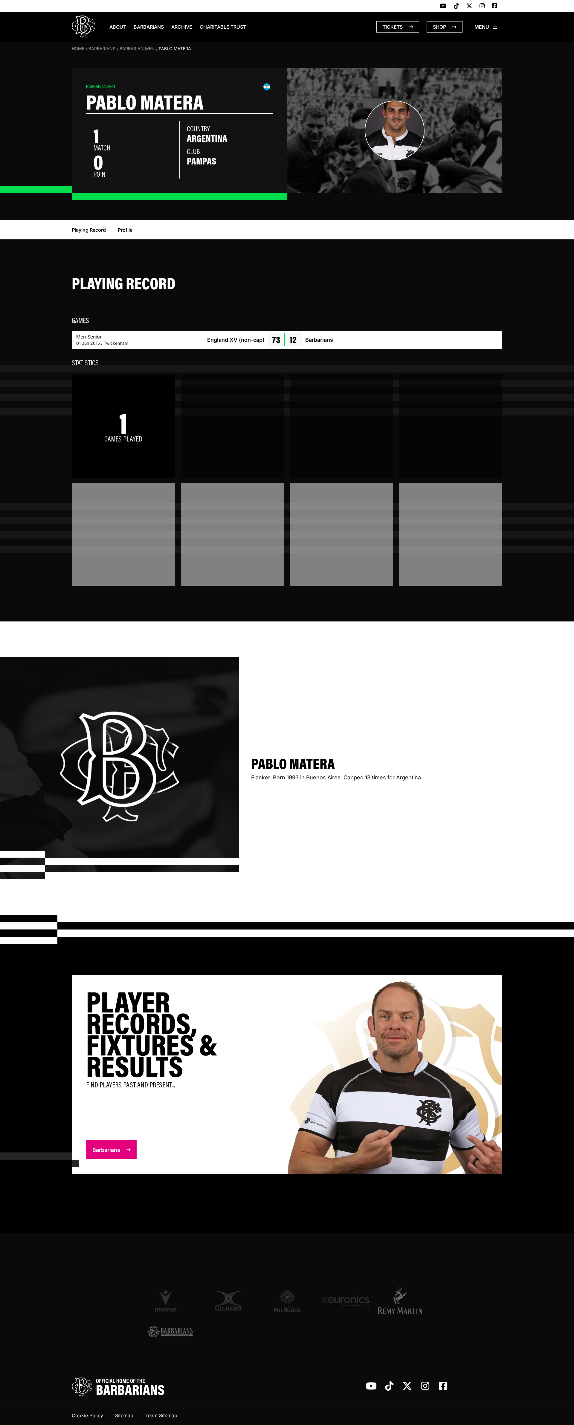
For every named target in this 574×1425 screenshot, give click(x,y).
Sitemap (124, 1415)
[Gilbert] (228, 1301)
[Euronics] (345, 1301)
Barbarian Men (137, 48)
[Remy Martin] (404, 1300)
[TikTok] (456, 6)
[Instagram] (482, 6)
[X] (469, 6)
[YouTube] (443, 6)
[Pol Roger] (287, 1301)
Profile (125, 230)
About (117, 27)
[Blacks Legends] (170, 1332)
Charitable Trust (223, 27)
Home (78, 48)
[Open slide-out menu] (486, 27)
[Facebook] (494, 6)
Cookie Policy (87, 1415)
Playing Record (89, 230)
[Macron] (170, 1300)
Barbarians (149, 27)
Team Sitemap (161, 1415)
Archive (181, 27)
